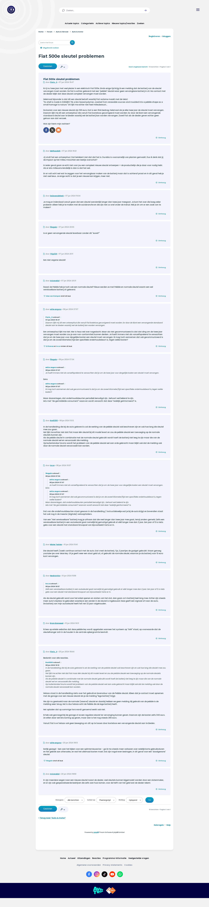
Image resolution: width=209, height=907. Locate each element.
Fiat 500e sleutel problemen (71, 56)
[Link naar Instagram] (97, 874)
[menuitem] (159, 825)
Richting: (122, 800)
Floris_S (53, 82)
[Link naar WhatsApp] (120, 874)
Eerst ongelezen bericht (138, 67)
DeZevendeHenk (57, 196)
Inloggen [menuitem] (166, 36)
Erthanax (50, 346)
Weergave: (60, 800)
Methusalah (55, 151)
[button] (145, 10)
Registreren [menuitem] (154, 36)
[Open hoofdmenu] (198, 10)
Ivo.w (58, 346)
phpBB (96, 832)
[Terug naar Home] (11, 10)
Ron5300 (54, 420)
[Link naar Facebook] (89, 874)
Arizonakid (54, 281)
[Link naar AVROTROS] (98, 890)
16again (53, 227)
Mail (58, 130)
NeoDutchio (55, 576)
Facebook (46, 130)
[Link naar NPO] (111, 890)
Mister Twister (56, 544)
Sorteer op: (91, 800)
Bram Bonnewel (56, 623)
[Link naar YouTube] (112, 874)
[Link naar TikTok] (104, 874)
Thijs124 (53, 254)
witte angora (55, 309)
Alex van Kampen (53, 296)
